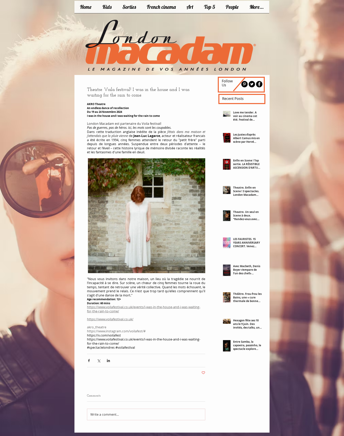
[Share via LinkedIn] (108, 360)
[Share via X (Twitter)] (99, 360)
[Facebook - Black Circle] (259, 84)
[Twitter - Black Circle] (252, 84)
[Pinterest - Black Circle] (244, 84)
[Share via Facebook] (89, 360)
